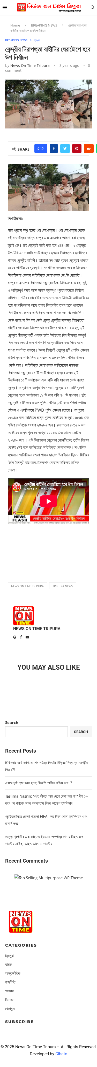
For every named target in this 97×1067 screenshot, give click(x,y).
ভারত (8, 964)
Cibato (61, 1053)
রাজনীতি (10, 982)
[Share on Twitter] (65, 148)
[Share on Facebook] (54, 148)
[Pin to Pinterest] (76, 148)
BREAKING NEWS (44, 25)
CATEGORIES (21, 945)
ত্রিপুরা (37, 40)
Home (15, 25)
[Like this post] (42, 148)
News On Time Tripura (30, 65)
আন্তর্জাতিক (12, 973)
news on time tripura (27, 586)
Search (11, 722)
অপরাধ (9, 991)
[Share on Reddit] (89, 148)
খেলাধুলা (10, 1009)
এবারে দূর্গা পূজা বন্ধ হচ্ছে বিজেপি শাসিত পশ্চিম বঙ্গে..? (38, 782)
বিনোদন (9, 1000)
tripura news (63, 586)
